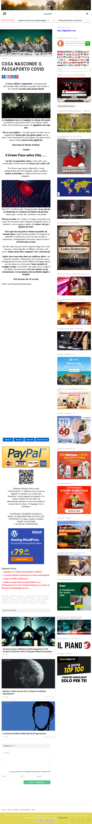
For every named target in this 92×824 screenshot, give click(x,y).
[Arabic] (64, 51)
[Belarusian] (76, 51)
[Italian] (87, 56)
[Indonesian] (82, 56)
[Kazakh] (61, 59)
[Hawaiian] (70, 56)
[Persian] (67, 62)
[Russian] (79, 62)
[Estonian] (82, 54)
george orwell (29, 598)
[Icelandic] (79, 56)
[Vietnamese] (84, 65)
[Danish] (73, 54)
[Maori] (87, 59)
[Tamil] (73, 65)
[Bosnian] (82, 51)
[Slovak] (58, 65)
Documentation (25, 810)
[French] (58, 56)
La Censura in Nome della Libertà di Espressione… (25, 733)
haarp (13, 600)
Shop (9, 810)
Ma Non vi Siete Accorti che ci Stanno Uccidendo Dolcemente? (24, 692)
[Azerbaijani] (70, 51)
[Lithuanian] (76, 59)
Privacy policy (62, 818)
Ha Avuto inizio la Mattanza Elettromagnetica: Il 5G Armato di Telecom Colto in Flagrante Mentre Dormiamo (27, 650)
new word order (28, 601)
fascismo (19, 598)
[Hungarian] (76, 56)
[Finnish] (87, 54)
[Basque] (73, 51)
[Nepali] (61, 62)
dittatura (45, 596)
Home (3, 810)
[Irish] (84, 56)
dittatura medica (8, 598)
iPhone (25, 600)
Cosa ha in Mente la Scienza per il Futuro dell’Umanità (26, 575)
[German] (64, 56)
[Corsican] (64, 54)
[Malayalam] (84, 59)
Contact (15, 810)
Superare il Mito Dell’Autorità (16, 579)
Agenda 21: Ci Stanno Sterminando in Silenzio (23, 572)
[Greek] (67, 56)
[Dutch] (76, 54)
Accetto (40, 820)
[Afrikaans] (58, 51)
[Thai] (76, 65)
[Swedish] (70, 65)
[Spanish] (67, 65)
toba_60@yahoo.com (66, 30)
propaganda (32, 603)
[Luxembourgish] (79, 59)
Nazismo (45, 600)
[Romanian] (76, 62)
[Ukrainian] (82, 65)
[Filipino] (84, 54)
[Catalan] (87, 51)
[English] (79, 54)
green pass (6, 600)
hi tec (20, 600)
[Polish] (70, 62)
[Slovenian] (61, 65)
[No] (89, 818)
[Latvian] (73, 59)
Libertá (31, 600)
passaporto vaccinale (18, 603)
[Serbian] (84, 62)
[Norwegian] (64, 62)
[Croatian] (67, 54)
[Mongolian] (58, 62)
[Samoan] (82, 62)
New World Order (9, 27)
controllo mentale (33, 596)
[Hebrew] (73, 56)
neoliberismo (6, 601)
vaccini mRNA (43, 603)
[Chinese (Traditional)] (61, 54)
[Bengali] (79, 51)
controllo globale (17, 596)
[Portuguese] (73, 62)
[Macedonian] (82, 59)
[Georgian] (61, 56)
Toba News (51, 654)
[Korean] (64, 59)
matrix (38, 600)
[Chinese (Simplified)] (58, 54)
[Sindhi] (87, 62)
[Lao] (70, 59)
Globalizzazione (42, 598)
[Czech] (70, 54)
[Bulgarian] (84, 51)
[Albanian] (61, 51)
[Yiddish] (87, 65)
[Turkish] (79, 65)
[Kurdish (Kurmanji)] (67, 59)
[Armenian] (67, 51)
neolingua (16, 601)
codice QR (5, 596)
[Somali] (64, 65)
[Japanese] (58, 59)
